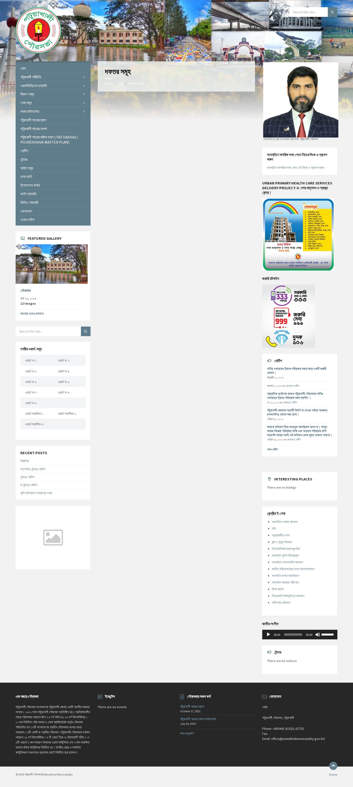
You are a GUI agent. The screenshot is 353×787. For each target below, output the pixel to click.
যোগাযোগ (26, 211)
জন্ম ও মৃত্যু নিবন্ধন (282, 542)
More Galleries (32, 313)
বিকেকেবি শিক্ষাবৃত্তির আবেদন (288, 596)
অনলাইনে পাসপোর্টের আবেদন (287, 562)
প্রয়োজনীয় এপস (281, 535)
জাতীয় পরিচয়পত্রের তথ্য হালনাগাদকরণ (293, 569)
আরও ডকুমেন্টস (187, 733)
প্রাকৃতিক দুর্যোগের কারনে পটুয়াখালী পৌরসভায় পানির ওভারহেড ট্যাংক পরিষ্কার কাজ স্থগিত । (295, 395)
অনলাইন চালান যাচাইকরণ (285, 575)
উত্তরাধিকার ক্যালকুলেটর (286, 549)
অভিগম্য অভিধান (281, 602)
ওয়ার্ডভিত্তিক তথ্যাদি (33, 85)
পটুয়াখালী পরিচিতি (30, 77)
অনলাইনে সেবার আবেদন (285, 522)
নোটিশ (24, 150)
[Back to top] (333, 766)
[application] (299, 634)
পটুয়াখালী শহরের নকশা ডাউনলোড (198, 719)
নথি (274, 528)
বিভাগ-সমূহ (27, 94)
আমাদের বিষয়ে (136, 83)
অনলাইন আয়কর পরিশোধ (285, 582)
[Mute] (317, 634)
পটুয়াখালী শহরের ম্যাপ (33, 120)
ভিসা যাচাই (278, 589)
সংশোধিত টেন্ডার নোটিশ (32, 469)
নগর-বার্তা (26, 176)
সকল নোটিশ (272, 449)
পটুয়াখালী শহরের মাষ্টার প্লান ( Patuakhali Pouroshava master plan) (49, 140)
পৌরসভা (25, 290)
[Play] (268, 634)
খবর (121, 83)
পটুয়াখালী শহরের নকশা (33, 128)
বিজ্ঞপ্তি (24, 461)
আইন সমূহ (26, 168)
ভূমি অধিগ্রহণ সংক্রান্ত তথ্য (36, 493)
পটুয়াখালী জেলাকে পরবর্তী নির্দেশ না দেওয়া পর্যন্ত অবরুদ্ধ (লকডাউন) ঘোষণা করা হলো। (297, 412)
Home (109, 83)
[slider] (328, 634)
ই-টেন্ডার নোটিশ (28, 485)
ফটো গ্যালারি (28, 193)
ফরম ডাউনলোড (29, 111)
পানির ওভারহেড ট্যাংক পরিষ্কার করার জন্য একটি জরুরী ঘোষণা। (296, 370)
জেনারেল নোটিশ (292, 386)
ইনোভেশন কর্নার (30, 185)
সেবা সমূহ (26, 102)
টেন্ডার (23, 159)
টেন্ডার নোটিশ (27, 477)
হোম (23, 68)
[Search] (332, 12)
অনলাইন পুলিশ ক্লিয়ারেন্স (285, 555)
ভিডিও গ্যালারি (29, 202)
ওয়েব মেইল (27, 219)
